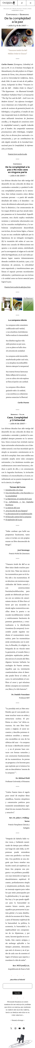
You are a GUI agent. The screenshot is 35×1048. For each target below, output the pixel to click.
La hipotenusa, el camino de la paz (19, 499)
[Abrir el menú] (30, 3)
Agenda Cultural (17, 8)
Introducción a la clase (14, 490)
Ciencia (25, 8)
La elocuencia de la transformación (19, 513)
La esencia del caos (13, 508)
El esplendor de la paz (14, 519)
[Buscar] (22, 3)
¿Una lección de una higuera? (17, 511)
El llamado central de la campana (18, 517)
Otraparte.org (8, 8)
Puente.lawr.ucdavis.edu (17, 154)
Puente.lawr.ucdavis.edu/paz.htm (17, 287)
